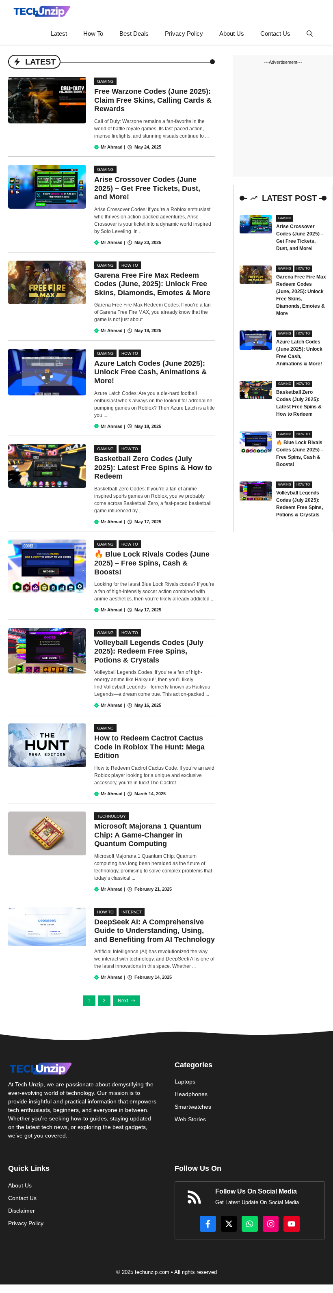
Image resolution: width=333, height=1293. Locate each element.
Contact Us (275, 33)
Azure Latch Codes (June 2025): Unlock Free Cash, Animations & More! (150, 372)
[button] (309, 33)
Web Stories (190, 1119)
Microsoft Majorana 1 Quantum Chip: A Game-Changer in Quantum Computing (147, 835)
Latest (59, 33)
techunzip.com (152, 1272)
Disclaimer (21, 1210)
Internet (131, 912)
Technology (111, 816)
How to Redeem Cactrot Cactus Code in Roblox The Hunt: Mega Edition (149, 747)
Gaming (105, 81)
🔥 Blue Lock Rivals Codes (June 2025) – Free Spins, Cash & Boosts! (152, 563)
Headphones (191, 1094)
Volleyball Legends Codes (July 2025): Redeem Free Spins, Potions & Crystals (148, 651)
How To (93, 33)
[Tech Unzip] (41, 11)
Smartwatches (193, 1106)
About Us (231, 33)
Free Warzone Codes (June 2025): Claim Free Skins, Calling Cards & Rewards (153, 100)
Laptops (185, 1081)
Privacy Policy (184, 33)
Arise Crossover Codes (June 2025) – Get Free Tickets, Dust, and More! (147, 188)
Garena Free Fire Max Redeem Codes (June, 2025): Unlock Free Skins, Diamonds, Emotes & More (152, 284)
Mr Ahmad (112, 147)
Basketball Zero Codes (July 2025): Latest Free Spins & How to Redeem (153, 467)
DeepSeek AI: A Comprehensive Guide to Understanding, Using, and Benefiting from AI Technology (154, 930)
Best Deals (134, 33)
